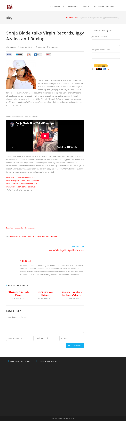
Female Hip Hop (21, 237)
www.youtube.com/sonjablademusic (21, 187)
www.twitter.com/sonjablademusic (20, 177)
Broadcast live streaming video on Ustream (21, 228)
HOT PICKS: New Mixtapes (45, 293)
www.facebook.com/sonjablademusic (21, 184)
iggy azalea (32, 237)
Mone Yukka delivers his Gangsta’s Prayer (72, 293)
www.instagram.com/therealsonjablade (22, 180)
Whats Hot (41, 47)
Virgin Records (51, 237)
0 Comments (53, 47)
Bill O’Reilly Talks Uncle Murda (18, 293)
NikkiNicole (12, 47)
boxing (13, 237)
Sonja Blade (41, 237)
